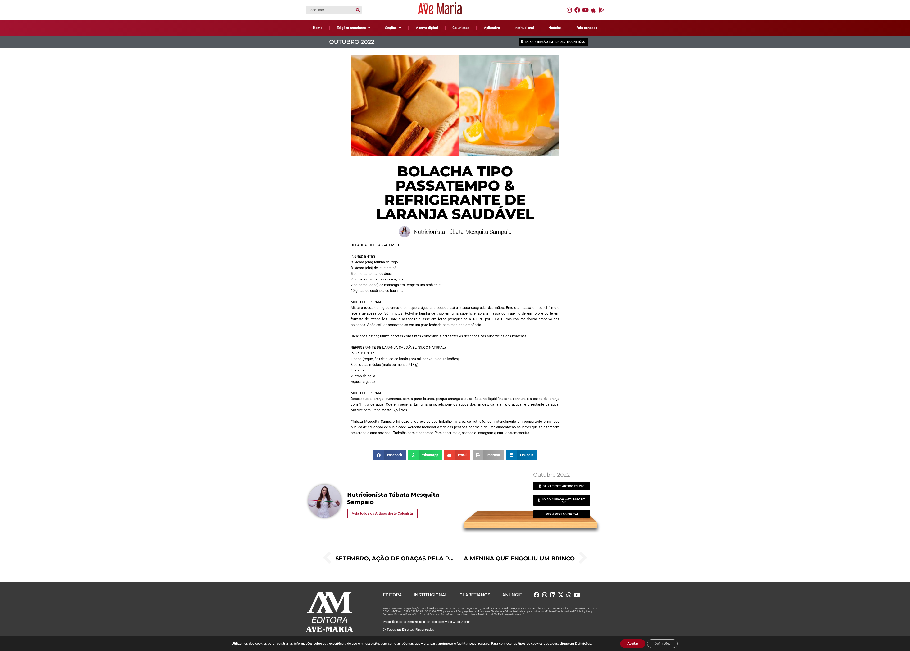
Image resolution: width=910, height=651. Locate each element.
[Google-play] (601, 10)
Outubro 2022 (351, 41)
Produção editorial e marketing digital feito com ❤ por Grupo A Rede (426, 621)
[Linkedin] (552, 595)
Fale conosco (586, 28)
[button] (389, 455)
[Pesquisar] (358, 10)
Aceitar (632, 643)
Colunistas (460, 28)
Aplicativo (492, 28)
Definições (662, 643)
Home (317, 28)
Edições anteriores (351, 28)
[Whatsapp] (569, 595)
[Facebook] (577, 10)
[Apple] (593, 10)
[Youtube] (585, 10)
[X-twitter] (561, 595)
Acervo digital (427, 28)
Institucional (524, 28)
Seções (391, 28)
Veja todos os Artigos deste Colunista (382, 513)
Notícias (555, 28)
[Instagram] (569, 10)
